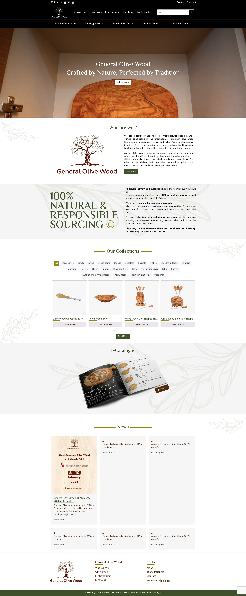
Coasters (129, 263)
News (180, 3)
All (56, 263)
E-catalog (128, 12)
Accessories (67, 263)
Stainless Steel (120, 269)
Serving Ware (92, 24)
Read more (69, 324)
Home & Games (179, 24)
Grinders (185, 263)
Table (164, 269)
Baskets (142, 263)
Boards (174, 269)
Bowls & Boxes (121, 24)
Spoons (106, 269)
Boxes (91, 263)
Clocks (117, 263)
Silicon (94, 269)
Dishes (153, 263)
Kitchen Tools (150, 24)
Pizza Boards (121, 275)
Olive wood (96, 12)
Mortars (72, 269)
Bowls (81, 263)
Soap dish (159, 275)
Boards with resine (141, 275)
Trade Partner (145, 12)
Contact (191, 3)
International (112, 12)
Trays (134, 269)
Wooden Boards (63, 24)
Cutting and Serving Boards (96, 275)
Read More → (62, 520)
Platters (84, 269)
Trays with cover (149, 269)
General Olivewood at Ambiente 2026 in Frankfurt (72, 499)
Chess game (104, 263)
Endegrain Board (169, 263)
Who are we (80, 12)
